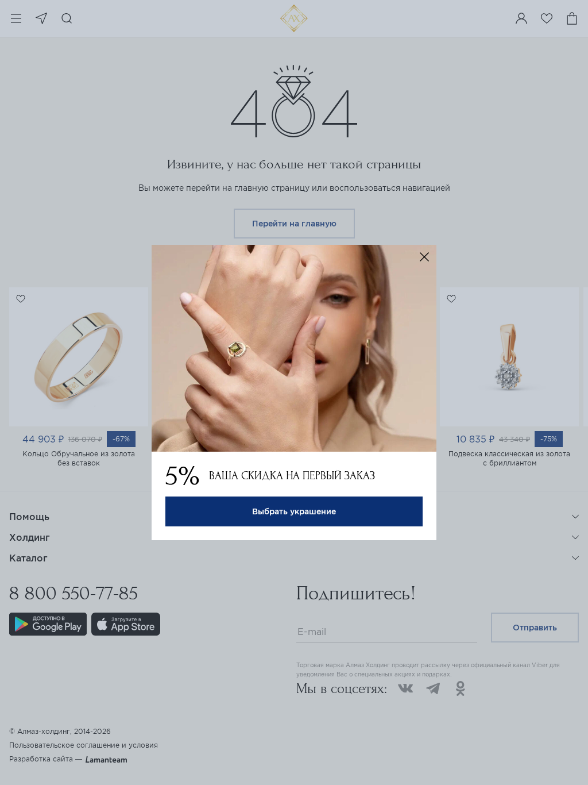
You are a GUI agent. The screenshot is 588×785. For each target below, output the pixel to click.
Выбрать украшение (294, 511)
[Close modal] (424, 257)
